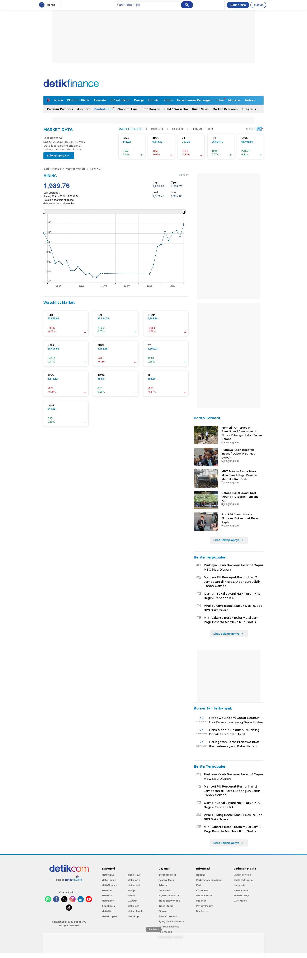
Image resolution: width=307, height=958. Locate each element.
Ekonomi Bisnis (78, 100)
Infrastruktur (120, 100)
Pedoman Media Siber (209, 880)
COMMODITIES (202, 129)
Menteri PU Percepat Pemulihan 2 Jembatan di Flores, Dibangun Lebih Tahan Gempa (241, 433)
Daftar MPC (238, 4)
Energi (139, 100)
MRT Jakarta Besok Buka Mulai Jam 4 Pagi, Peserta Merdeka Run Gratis (239, 475)
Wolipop (133, 890)
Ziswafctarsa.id (168, 916)
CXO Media (240, 900)
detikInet (107, 890)
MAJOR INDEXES (130, 129)
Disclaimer (202, 911)
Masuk (258, 4)
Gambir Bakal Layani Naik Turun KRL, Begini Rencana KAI (240, 496)
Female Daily (241, 895)
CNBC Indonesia (243, 880)
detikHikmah (135, 911)
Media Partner (204, 895)
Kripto (168, 100)
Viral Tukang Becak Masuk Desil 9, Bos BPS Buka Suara (233, 608)
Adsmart (83, 109)
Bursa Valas (200, 109)
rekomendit (165, 931)
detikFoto (133, 905)
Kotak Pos (202, 890)
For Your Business (60, 109)
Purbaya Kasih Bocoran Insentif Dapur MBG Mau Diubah (238, 453)
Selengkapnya (56, 155)
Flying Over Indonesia (171, 921)
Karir (199, 885)
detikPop (133, 916)
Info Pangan (151, 109)
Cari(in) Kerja (103, 109)
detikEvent (165, 890)
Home (58, 100)
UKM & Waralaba (176, 109)
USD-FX (177, 129)
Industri (153, 100)
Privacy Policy (204, 905)
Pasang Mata (166, 880)
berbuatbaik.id (167, 874)
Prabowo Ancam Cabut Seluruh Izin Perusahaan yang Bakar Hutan (236, 720)
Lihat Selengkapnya (226, 540)
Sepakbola (108, 905)
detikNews (108, 874)
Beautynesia (241, 890)
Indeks (250, 100)
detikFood (134, 880)
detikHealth (134, 885)
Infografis (249, 109)
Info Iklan (201, 900)
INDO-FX (157, 129)
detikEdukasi (109, 880)
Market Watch (76, 168)
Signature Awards (169, 895)
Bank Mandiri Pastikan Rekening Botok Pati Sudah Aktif (234, 732)
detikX (132, 895)
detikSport (108, 900)
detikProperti (110, 916)
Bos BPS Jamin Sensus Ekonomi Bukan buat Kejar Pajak (239, 518)
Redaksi (201, 874)
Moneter (234, 100)
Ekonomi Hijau (127, 109)
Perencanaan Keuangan (194, 100)
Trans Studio (166, 905)
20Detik (132, 900)
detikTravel (134, 874)
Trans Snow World (169, 900)
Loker (220, 100)
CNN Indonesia (242, 874)
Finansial (100, 100)
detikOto (107, 911)
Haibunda (239, 885)
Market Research (225, 109)
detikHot (107, 895)
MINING (95, 168)
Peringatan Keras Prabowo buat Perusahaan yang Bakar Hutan (234, 744)
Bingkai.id (164, 911)
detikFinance (52, 168)
